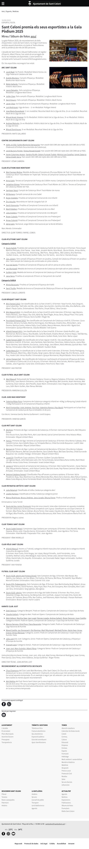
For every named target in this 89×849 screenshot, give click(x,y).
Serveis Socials (67, 782)
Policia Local (66, 771)
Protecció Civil (67, 773)
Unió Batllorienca (38, 805)
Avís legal (43, 843)
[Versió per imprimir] (4, 715)
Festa (12, 22)
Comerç (64, 737)
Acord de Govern (7, 737)
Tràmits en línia (37, 728)
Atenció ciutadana (68, 728)
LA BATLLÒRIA (37, 791)
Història (4, 805)
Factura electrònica (38, 731)
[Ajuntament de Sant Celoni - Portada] (44, 3)
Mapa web (18, 843)
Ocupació (65, 768)
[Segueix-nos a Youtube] (14, 835)
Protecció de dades (31, 843)
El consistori (6, 731)
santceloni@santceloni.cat (55, 824)
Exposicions (66, 800)
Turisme (4, 797)
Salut (63, 779)
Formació (65, 754)
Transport (35, 803)
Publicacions (66, 803)
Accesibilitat (61, 843)
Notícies (16, 11)
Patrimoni (5, 803)
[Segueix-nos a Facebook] (4, 835)
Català (64, 734)
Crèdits (52, 843)
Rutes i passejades (8, 800)
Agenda (34, 808)
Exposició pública (38, 737)
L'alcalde (5, 728)
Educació (65, 742)
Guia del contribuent (39, 739)
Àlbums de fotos (67, 805)
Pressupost (5, 739)
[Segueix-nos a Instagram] (9, 835)
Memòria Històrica (68, 762)
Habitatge (65, 756)
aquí (33, 36)
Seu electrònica (37, 734)
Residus (64, 776)
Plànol (4, 794)
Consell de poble (38, 800)
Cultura (64, 739)
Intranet (71, 843)
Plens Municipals (7, 734)
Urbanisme (65, 785)
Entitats (64, 748)
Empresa (65, 745)
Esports (9, 11)
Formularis (65, 808)
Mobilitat (65, 765)
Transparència (7, 742)
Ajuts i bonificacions (39, 742)
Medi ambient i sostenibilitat (72, 759)
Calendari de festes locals (71, 731)
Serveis (34, 797)
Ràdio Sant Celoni (68, 811)
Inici (3, 11)
